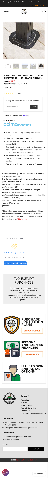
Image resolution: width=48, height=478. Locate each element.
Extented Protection (34, 2)
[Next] (41, 40)
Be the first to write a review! (15, 263)
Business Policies (21, 2)
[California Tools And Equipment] (24, 11)
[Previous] (7, 40)
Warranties (25, 403)
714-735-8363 (39, 5)
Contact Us (25, 411)
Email (5, 445)
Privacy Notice (26, 405)
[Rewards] (5, 472)
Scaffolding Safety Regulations (33, 413)
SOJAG (12, 81)
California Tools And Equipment (26, 460)
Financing (6, 2)
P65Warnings (22, 219)
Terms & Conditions (28, 408)
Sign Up (36, 449)
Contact (12, 2)
